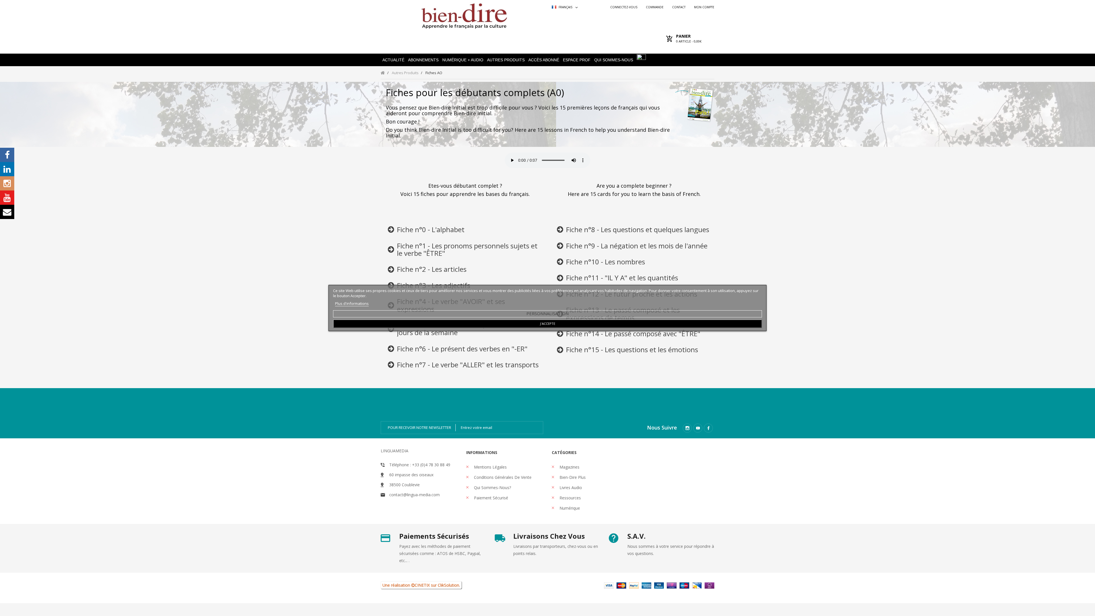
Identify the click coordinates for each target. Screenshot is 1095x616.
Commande (655, 7)
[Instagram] (687, 428)
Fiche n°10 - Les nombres (605, 261)
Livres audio (570, 487)
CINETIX (422, 585)
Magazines (568, 467)
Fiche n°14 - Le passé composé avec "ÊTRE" (633, 333)
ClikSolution (448, 585)
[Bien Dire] (464, 14)
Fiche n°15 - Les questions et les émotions (632, 349)
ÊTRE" (435, 253)
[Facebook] (708, 428)
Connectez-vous (623, 7)
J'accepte (547, 323)
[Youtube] (697, 428)
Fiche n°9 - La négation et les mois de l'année (636, 245)
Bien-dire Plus (572, 477)
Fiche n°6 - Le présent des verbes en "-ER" (462, 348)
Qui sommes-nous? (492, 487)
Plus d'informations (352, 303)
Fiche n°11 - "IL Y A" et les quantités (622, 277)
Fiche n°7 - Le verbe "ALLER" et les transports (468, 364)
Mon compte (704, 7)
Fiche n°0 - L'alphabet (431, 229)
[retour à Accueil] (383, 72)
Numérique (569, 508)
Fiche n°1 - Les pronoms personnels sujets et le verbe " (467, 249)
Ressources (569, 498)
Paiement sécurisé (490, 498)
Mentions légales (490, 467)
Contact (679, 7)
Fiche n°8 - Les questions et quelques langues (637, 229)
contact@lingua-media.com (414, 494)
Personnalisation (547, 313)
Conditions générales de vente (502, 477)
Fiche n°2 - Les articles (432, 269)
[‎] (391, 230)
